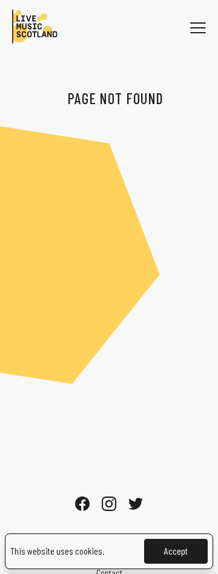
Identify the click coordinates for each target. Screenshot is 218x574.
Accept (176, 550)
